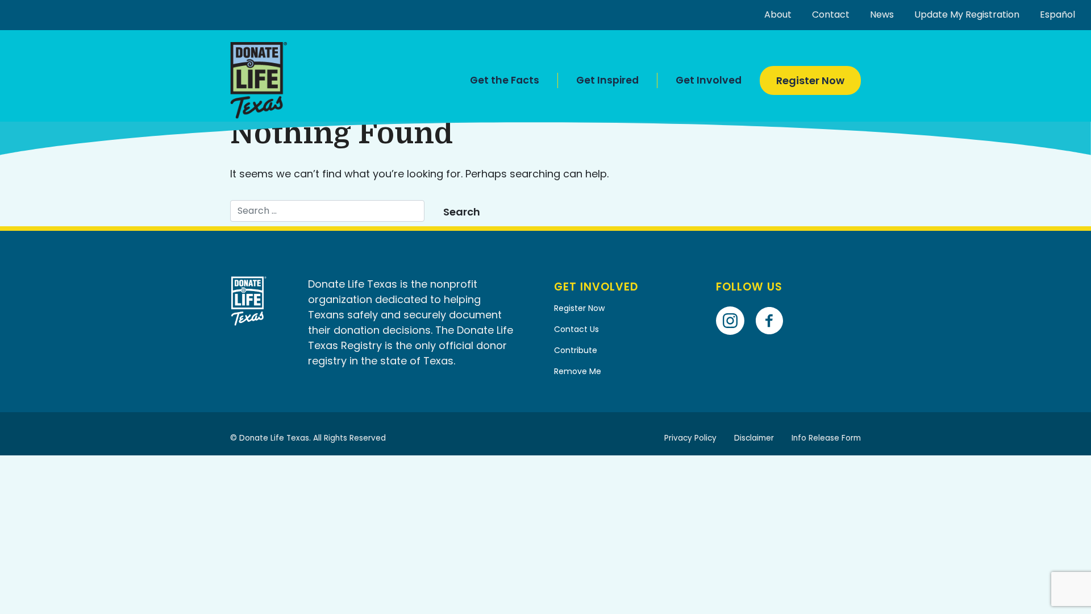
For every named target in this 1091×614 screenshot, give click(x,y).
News (882, 14)
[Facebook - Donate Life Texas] (773, 304)
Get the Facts (504, 80)
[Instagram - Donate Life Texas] (734, 304)
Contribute (575, 350)
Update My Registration (966, 14)
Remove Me (577, 371)
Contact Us (576, 329)
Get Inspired (607, 80)
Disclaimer (754, 438)
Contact (831, 14)
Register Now (810, 80)
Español (1057, 14)
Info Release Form (826, 438)
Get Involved (709, 80)
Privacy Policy (690, 438)
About (778, 14)
